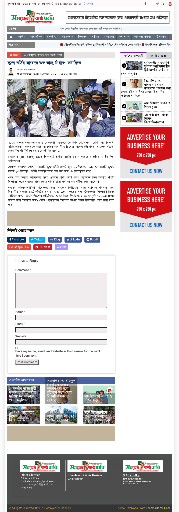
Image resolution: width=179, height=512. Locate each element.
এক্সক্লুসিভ (31, 55)
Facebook (17, 239)
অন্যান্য (123, 36)
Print (62, 247)
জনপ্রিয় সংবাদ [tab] (159, 56)
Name (20, 312)
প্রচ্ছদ (15, 55)
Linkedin (74, 239)
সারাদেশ (66, 36)
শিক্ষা (59, 55)
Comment (23, 270)
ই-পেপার (89, 4)
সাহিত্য (95, 36)
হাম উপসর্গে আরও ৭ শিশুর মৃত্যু (98, 398)
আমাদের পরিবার (142, 36)
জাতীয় (21, 36)
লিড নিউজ (50, 55)
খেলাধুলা (109, 36)
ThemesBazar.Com (158, 508)
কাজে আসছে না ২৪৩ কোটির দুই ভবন (60, 418)
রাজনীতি (51, 36)
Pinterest (44, 247)
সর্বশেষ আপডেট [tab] (133, 56)
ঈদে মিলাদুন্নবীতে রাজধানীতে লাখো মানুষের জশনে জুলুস (97, 416)
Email (20, 324)
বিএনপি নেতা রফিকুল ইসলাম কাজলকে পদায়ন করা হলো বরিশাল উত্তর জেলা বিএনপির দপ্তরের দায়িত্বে (61, 390)
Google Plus (21, 247)
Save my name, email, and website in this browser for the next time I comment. (57, 353)
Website (20, 336)
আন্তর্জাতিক (36, 36)
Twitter (38, 239)
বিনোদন (82, 36)
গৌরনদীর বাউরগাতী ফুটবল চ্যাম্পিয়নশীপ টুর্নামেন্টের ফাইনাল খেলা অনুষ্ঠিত (95, 44)
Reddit (93, 239)
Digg (56, 239)
